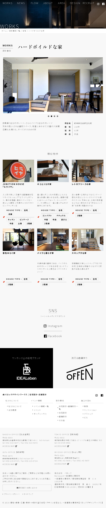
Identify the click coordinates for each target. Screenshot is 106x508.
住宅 (24, 31)
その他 (62, 420)
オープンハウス (40, 414)
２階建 (29, 223)
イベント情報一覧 (41, 406)
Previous (8, 89)
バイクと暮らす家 (45, 253)
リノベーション (90, 410)
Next (99, 89)
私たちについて (15, 406)
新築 (86, 406)
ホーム (4, 31)
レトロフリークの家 (81, 184)
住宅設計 (63, 413)
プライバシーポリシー (12, 494)
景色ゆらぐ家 (9, 253)
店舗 (11, 214)
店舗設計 (63, 416)
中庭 (12, 223)
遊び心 (64, 219)
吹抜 (55, 219)
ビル (86, 417)
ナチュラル (61, 215)
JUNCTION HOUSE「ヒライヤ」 (13, 185)
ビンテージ (24, 219)
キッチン (11, 219)
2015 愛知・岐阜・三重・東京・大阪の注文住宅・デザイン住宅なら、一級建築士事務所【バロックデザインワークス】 (54, 502)
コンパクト (47, 215)
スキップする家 (79, 253)
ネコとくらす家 (44, 184)
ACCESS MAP (8, 446)
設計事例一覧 (14, 31)
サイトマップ (28, 494)
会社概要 (13, 410)
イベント (37, 410)
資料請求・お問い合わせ (27, 488)
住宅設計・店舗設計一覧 (68, 407)
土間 (20, 223)
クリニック (88, 414)
